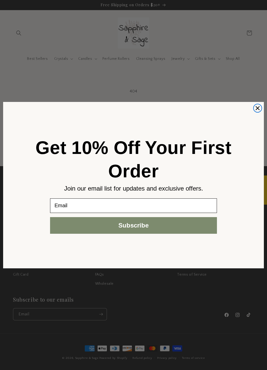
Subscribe (133, 225)
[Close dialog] (257, 108)
